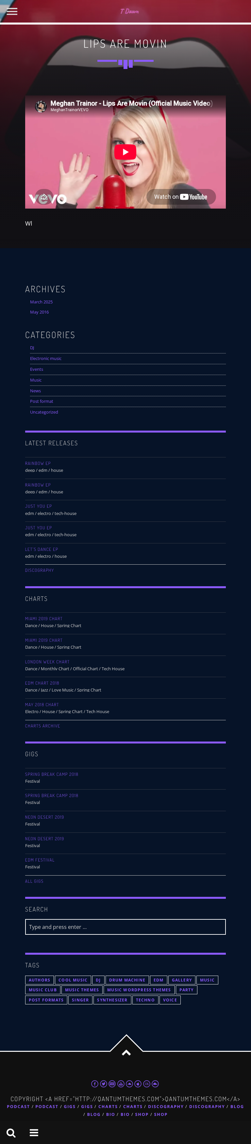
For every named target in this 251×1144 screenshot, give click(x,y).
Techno (145, 1000)
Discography (39, 570)
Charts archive (42, 726)
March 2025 (41, 302)
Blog (237, 1106)
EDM (159, 980)
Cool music (73, 980)
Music (36, 380)
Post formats (46, 1000)
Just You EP (38, 506)
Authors (39, 980)
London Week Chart (47, 662)
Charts (108, 1106)
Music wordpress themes (139, 990)
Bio (110, 1114)
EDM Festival (40, 860)
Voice (170, 1000)
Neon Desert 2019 (44, 817)
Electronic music (45, 358)
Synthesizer (112, 1000)
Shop (142, 1114)
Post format (41, 401)
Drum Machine (127, 980)
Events (36, 369)
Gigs (69, 1106)
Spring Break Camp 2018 (52, 774)
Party (186, 990)
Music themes (82, 990)
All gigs (34, 881)
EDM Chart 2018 (42, 683)
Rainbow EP (38, 463)
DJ (32, 347)
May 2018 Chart (42, 705)
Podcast (18, 1106)
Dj (98, 980)
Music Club (43, 990)
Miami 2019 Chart (44, 619)
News (35, 391)
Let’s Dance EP (42, 549)
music (207, 980)
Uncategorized (44, 412)
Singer (80, 1000)
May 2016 (39, 312)
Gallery (182, 980)
